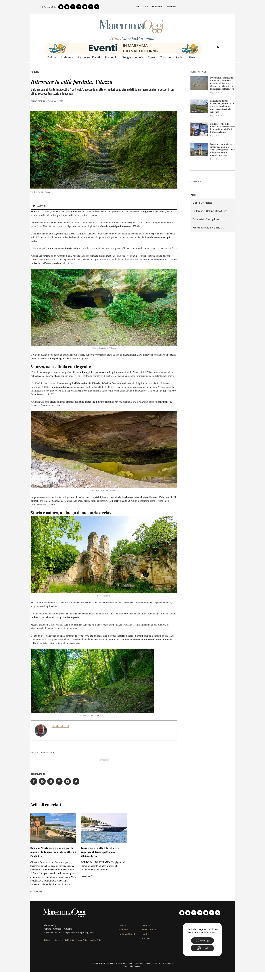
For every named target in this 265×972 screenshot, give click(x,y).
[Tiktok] (90, 6)
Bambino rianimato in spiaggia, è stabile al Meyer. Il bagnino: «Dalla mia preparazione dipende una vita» (222, 150)
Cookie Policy (96, 940)
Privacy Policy (82, 940)
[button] (33, 781)
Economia (111, 57)
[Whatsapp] (96, 6)
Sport (151, 57)
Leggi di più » (216, 92)
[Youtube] (84, 6)
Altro (191, 57)
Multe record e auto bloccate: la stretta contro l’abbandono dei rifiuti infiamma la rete (222, 128)
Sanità (180, 57)
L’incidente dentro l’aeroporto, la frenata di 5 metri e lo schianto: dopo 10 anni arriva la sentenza (222, 106)
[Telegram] (66, 6)
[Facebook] (60, 6)
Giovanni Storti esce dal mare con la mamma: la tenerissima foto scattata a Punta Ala (53, 852)
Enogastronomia (132, 57)
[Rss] (78, 6)
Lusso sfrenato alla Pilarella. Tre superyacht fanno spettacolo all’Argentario (100, 852)
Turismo (165, 57)
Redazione (171, 7)
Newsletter (142, 7)
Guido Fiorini (60, 726)
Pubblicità (157, 7)
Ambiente (67, 57)
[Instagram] (72, 6)
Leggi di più (36, 891)
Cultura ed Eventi (89, 57)
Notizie (51, 57)
